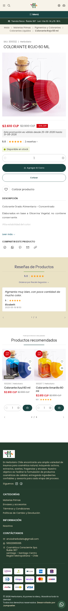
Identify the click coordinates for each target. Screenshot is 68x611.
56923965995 (13, 543)
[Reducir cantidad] (5, 158)
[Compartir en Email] (27, 247)
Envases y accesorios (14, 504)
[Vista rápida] (30, 368)
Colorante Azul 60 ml (17, 387)
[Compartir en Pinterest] (20, 247)
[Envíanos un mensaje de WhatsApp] (61, 604)
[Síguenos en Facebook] (21, 483)
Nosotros (8, 526)
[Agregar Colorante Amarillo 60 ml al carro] (59, 408)
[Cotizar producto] (30, 361)
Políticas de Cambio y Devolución (21, 513)
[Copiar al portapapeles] (35, 247)
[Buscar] (9, 5)
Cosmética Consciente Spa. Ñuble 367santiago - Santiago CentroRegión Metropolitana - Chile (22, 551)
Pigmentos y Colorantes (48, 28)
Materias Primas (22, 28)
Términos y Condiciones (16, 508)
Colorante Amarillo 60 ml (49, 389)
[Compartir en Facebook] (4, 247)
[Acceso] (59, 5)
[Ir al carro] (64, 5)
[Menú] (4, 5)
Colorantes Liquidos (20, 31)
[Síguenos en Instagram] (16, 483)
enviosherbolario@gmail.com (22, 539)
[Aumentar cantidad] (63, 158)
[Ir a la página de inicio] (34, 5)
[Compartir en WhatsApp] (12, 247)
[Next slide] (63, 318)
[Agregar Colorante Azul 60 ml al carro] (27, 408)
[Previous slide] (4, 318)
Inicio (6, 28)
